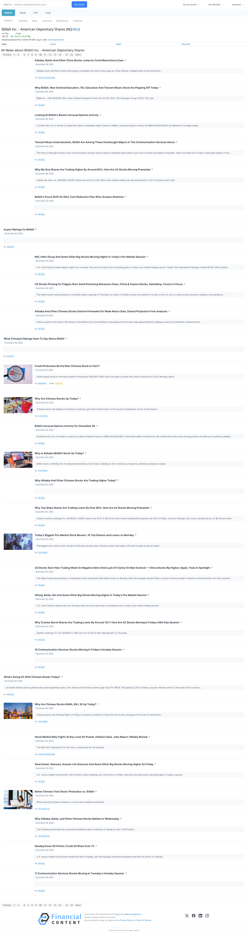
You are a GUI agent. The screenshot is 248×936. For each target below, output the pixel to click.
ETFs (35, 12)
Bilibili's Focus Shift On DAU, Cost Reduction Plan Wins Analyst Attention (81, 196)
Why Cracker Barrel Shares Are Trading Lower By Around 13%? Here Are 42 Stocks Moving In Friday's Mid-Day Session (108, 622)
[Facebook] (194, 919)
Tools (48, 12)
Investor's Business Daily (46, 78)
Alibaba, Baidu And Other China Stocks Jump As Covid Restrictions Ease (80, 60)
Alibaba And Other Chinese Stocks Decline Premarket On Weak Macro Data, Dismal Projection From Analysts (102, 311)
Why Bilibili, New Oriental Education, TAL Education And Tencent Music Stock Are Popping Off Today (98, 87)
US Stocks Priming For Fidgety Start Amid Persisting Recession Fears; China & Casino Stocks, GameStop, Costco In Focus (110, 284)
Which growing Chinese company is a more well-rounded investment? (71, 802)
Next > (78, 55)
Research (186, 44)
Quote (53, 44)
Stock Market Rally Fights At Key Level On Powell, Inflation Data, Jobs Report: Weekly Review (92, 736)
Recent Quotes (190, 4)
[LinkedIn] (200, 919)
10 (40, 55)
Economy (59, 383)
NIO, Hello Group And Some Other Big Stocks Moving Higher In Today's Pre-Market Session (91, 256)
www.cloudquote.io (133, 914)
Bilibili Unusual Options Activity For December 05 (66, 425)
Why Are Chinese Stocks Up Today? (58, 398)
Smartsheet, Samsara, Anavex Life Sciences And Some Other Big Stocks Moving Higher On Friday (95, 764)
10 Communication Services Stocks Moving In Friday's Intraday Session (80, 649)
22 (72, 55)
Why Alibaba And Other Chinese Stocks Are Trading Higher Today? (77, 480)
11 (45, 55)
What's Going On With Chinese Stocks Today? (33, 676)
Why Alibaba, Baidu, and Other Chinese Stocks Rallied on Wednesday (78, 818)
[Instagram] (207, 919)
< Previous (7, 55)
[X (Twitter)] (187, 919)
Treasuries (77, 20)
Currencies (47, 20)
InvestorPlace (42, 416)
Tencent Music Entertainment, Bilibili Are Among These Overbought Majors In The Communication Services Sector (106, 142)
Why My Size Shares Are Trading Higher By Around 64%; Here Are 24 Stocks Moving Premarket (94, 169)
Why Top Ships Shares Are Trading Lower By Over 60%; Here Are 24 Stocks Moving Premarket (93, 507)
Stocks (23, 12)
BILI (76, 29)
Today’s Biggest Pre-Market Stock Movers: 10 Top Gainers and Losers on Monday (86, 535)
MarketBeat (42, 383)
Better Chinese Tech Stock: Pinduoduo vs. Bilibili (66, 791)
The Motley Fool (43, 809)
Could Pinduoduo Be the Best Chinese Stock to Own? (67, 365)
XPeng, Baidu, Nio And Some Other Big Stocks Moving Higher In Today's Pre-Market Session (92, 595)
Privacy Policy (126, 920)
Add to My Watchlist (56, 40)
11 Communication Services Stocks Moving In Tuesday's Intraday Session (81, 873)
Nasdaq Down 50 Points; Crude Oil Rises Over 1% (66, 846)
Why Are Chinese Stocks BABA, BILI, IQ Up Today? (67, 704)
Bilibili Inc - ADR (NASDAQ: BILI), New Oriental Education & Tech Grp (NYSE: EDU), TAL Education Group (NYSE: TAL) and (96, 98)
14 (60, 55)
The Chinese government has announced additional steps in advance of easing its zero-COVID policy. (86, 829)
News (34, 20)
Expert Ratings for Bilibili (20, 229)
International (62, 20)
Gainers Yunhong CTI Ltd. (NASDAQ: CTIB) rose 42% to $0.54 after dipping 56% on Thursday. (82, 633)
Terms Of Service (143, 920)
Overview (23, 20)
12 (50, 55)
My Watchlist (214, 4)
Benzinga (41, 105)
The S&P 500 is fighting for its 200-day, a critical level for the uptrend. (71, 747)
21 (67, 55)
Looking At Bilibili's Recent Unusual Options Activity (68, 114)
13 (55, 55)
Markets (8, 12)
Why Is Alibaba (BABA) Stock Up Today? (61, 453)
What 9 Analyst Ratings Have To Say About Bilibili (35, 338)
